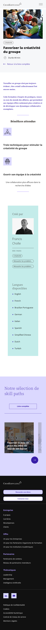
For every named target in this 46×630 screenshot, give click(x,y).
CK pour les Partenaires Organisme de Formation (22, 543)
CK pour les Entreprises (12, 539)
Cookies (6, 609)
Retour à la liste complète (18, 64)
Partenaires (8, 554)
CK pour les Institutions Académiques (18, 547)
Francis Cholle (17, 241)
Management (8, 579)
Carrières (7, 519)
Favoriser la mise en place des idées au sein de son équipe (18, 445)
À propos (6, 515)
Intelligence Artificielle (12, 583)
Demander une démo (22, 492)
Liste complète (23, 406)
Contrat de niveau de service (14, 617)
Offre (5, 534)
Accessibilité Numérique (13, 613)
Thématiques (9, 570)
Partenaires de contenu (12, 559)
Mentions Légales (10, 621)
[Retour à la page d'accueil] (12, 4)
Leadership (7, 575)
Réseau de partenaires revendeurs (17, 563)
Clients (6, 527)
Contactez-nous (22, 499)
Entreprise (8, 510)
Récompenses (8, 523)
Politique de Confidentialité (14, 605)
